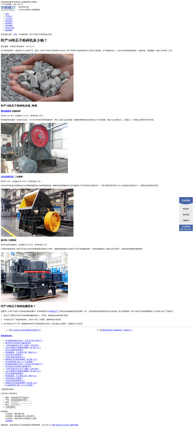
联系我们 (9, 23)
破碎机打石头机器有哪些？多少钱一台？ (21, 359)
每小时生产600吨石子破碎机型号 (18, 343)
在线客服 (9, 421)
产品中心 (9, 16)
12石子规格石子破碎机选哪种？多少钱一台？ (23, 348)
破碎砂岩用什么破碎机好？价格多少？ (117, 330)
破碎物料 (9, 30)
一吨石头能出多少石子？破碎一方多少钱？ (22, 345)
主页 (15, 34)
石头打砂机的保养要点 (14, 350)
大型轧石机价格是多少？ (15, 357)
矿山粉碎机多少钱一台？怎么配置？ (19, 362)
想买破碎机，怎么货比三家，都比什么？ (21, 352)
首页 (7, 14)
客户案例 (9, 25)
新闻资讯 (9, 21)
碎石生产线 (9, 28)
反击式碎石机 (7, 177)
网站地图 (74, 425)
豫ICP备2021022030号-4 (61, 425)
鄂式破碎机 (6, 111)
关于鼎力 (9, 18)
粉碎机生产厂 (54, 311)
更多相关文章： (7, 336)
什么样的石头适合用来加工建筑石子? (26, 330)
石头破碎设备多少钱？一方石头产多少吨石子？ (24, 341)
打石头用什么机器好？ (14, 355)
